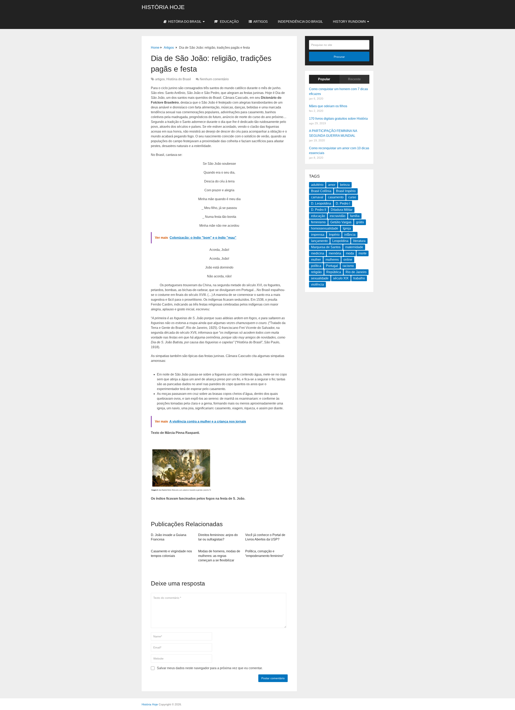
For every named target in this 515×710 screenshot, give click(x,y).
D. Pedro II (318, 209)
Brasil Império (346, 191)
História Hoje (163, 7)
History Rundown (349, 21)
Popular (324, 79)
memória (335, 253)
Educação (229, 21)
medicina (317, 253)
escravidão (337, 216)
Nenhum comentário (214, 79)
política (316, 266)
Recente (354, 79)
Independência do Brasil (300, 21)
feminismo (318, 222)
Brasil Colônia (321, 191)
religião (316, 272)
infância (349, 234)
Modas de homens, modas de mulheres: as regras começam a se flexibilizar (219, 555)
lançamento (319, 241)
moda (350, 253)
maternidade (354, 247)
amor (331, 184)
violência (317, 284)
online (347, 259)
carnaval (317, 197)
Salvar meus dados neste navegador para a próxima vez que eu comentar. (210, 668)
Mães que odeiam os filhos (328, 106)
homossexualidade (324, 228)
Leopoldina (340, 241)
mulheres (332, 259)
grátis (360, 222)
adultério (317, 184)
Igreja (347, 228)
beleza (345, 184)
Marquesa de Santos (326, 247)
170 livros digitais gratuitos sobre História (338, 118)
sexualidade (320, 278)
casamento (336, 197)
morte (362, 253)
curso (352, 197)
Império (334, 234)
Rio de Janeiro (356, 272)
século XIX (341, 278)
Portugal (332, 266)
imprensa (317, 234)
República (333, 272)
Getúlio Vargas (340, 222)
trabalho (359, 278)
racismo (348, 266)
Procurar (339, 56)
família (354, 216)
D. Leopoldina (321, 203)
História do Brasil (184, 21)
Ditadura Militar (341, 209)
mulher (316, 259)
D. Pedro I (343, 203)
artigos (260, 21)
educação (318, 216)
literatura (359, 241)
